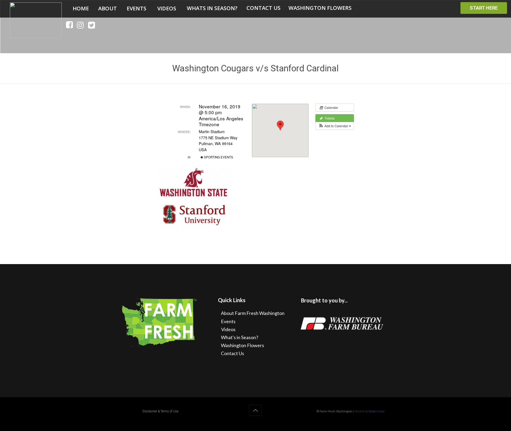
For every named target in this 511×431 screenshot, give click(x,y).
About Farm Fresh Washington (253, 313)
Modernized (376, 411)
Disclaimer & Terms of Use (160, 411)
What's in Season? (239, 337)
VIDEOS (166, 8)
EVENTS (136, 8)
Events (228, 321)
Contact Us (232, 353)
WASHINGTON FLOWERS (320, 8)
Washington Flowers (242, 345)
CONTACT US (263, 8)
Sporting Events (218, 157)
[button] (335, 126)
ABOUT (107, 8)
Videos (228, 329)
